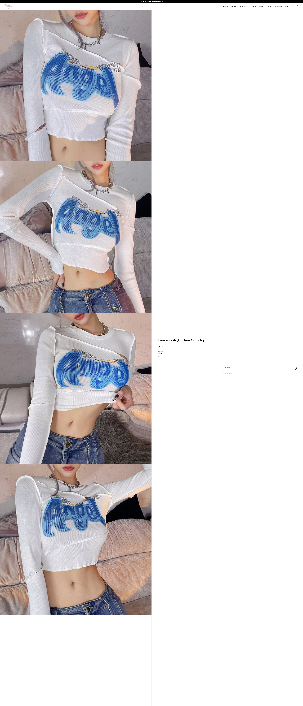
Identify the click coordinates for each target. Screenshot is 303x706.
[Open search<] (293, 6)
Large (174, 355)
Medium (167, 355)
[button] (295, 361)
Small (160, 355)
